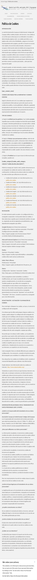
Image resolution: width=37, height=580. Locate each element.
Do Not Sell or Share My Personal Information (15, 576)
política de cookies (11, 180)
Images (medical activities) (23, 16)
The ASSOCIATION (14, 13)
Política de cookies (13, 1)
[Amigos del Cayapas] (18, 10)
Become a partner (19, 19)
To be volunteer (29, 19)
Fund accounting (8, 19)
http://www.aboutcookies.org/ (15, 367)
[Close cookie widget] (34, 562)
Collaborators (10, 16)
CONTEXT (22, 13)
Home (6, 13)
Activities (29, 13)
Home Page (4, 1)
